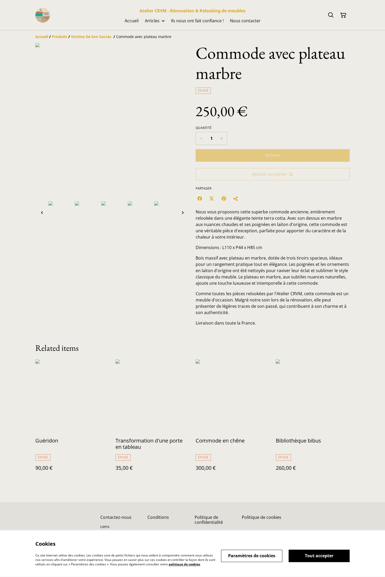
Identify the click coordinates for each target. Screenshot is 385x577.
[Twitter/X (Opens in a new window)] (212, 198)
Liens (104, 526)
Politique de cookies (261, 517)
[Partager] (236, 198)
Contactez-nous (115, 517)
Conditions (158, 517)
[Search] (330, 15)
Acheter (272, 155)
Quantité (204, 128)
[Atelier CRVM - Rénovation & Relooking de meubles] (42, 15)
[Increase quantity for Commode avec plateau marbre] (221, 138)
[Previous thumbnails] (41, 212)
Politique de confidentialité (209, 519)
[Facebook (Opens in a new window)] (200, 198)
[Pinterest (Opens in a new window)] (224, 198)
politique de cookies (184, 564)
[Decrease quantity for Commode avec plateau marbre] (201, 138)
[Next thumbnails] (182, 212)
